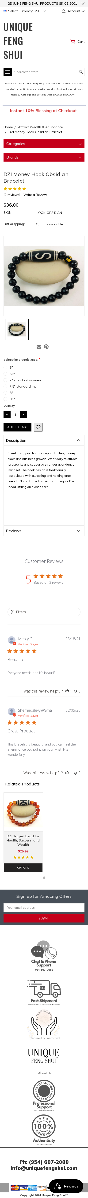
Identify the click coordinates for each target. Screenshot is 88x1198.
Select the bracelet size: (22, 359)
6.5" (12, 374)
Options (23, 867)
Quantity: (9, 405)
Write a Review (35, 195)
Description (16, 440)
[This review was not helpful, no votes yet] (75, 691)
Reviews (13, 530)
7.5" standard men (24, 386)
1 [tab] (44, 877)
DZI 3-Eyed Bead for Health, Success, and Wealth (23, 840)
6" (11, 367)
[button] (44, 954)
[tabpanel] (23, 832)
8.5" (12, 399)
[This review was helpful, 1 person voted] (67, 691)
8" (11, 393)
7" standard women (25, 380)
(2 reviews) (12, 195)
